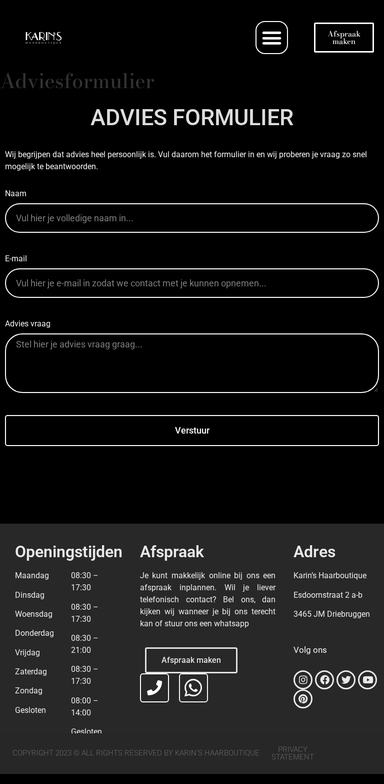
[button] (272, 37)
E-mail (16, 259)
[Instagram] (303, 679)
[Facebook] (324, 679)
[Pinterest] (303, 698)
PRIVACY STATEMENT (293, 753)
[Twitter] (346, 679)
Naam (15, 194)
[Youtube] (367, 679)
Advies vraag (27, 324)
